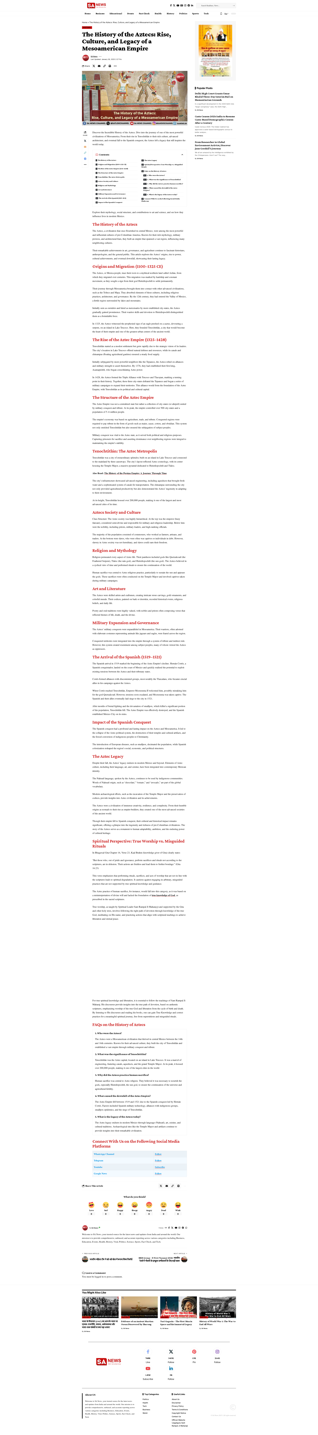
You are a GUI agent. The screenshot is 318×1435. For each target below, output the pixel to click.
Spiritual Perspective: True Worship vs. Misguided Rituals (161, 165)
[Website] (166, 1228)
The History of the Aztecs (107, 160)
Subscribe (160, 1167)
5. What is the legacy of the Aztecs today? (162, 194)
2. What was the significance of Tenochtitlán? (164, 179)
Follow (158, 1154)
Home (84, 22)
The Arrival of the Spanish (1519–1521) (112, 198)
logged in (99, 1276)
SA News (94, 56)
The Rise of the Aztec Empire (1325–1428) (113, 169)
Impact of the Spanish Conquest (110, 202)
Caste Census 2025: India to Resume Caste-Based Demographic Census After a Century (215, 119)
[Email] (99, 65)
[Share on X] (93, 65)
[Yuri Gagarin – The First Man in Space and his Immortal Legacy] (178, 1307)
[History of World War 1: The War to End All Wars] (217, 1307)
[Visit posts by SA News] (85, 58)
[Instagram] (185, 5)
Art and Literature (105, 190)
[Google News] (182, 5)
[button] (226, 14)
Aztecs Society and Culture (108, 181)
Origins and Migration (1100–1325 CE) (112, 164)
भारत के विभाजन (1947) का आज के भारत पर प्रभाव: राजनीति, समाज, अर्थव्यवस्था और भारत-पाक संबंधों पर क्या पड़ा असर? (100, 1324)
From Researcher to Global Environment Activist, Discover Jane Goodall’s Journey (213, 145)
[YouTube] (178, 5)
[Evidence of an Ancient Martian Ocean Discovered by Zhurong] (139, 1307)
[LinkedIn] (192, 5)
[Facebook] (171, 5)
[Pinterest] (188, 5)
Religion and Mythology (107, 185)
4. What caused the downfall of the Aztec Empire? (160, 189)
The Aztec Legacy (150, 160)
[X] (174, 5)
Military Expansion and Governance (111, 194)
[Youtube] (148, 1372)
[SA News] (96, 5)
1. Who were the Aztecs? (156, 175)
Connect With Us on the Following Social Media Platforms (160, 200)
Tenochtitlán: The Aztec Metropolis (111, 177)
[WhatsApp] (186, 1228)
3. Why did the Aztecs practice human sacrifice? (165, 184)
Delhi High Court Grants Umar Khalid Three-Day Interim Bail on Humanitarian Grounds (214, 96)
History (87, 27)
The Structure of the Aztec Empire (110, 173)
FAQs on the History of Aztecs (155, 171)
